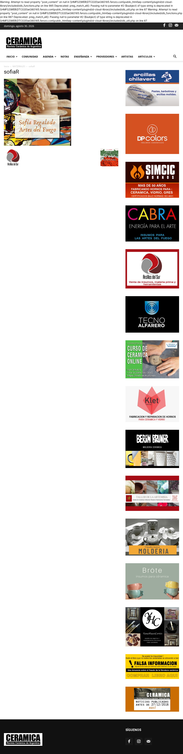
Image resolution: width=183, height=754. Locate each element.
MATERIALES (19, 66)
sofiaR (11, 72)
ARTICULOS (145, 56)
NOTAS (65, 56)
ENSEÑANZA (81, 56)
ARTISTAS (127, 56)
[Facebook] (164, 25)
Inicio (10, 56)
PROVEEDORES (105, 56)
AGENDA (48, 56)
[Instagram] (170, 25)
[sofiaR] (37, 144)
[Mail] (176, 25)
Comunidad (30, 56)
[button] (174, 57)
